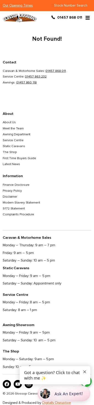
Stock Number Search (70, 5)
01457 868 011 (69, 17)
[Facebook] (7, 384)
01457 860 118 (26, 82)
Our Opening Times (18, 5)
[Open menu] (87, 17)
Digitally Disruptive (56, 402)
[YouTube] (18, 384)
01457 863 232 (36, 76)
